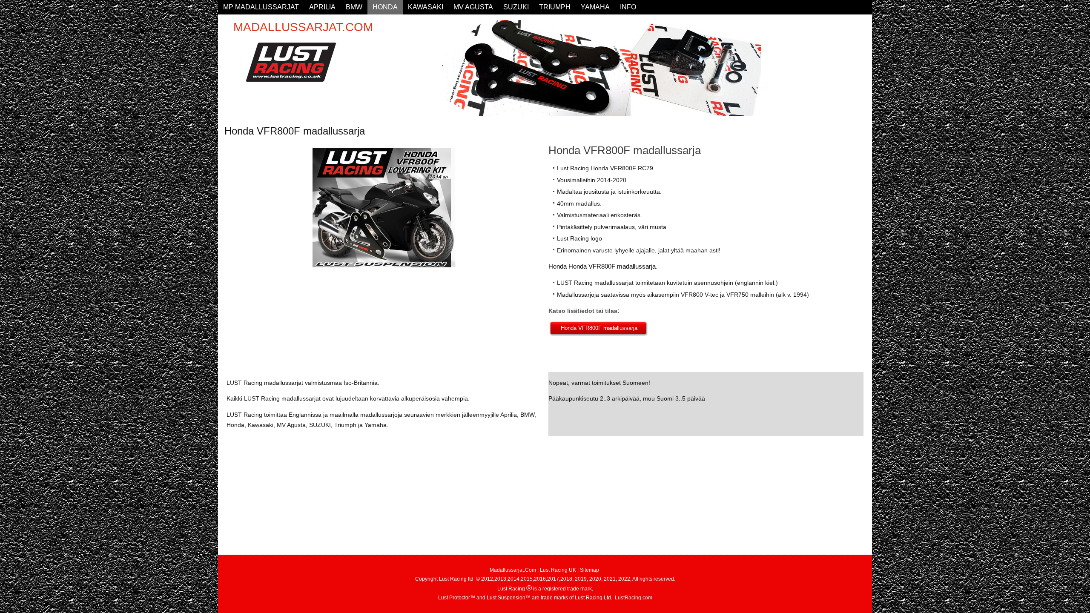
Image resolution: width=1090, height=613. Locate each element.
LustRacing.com (633, 598)
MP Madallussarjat (261, 7)
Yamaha (595, 7)
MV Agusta (473, 7)
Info (628, 7)
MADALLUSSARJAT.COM (303, 27)
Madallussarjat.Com (513, 570)
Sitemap (589, 570)
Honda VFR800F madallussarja (598, 328)
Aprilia (322, 7)
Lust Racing (554, 570)
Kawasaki (425, 7)
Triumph (555, 7)
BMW (354, 7)
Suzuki (516, 7)
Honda (385, 7)
